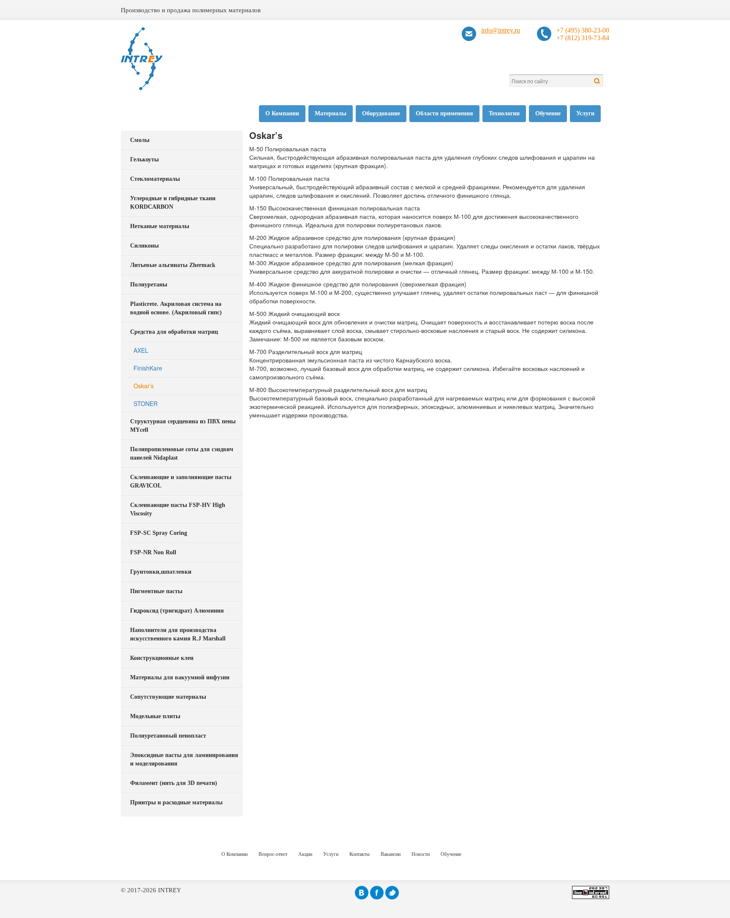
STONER (145, 403)
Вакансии (390, 854)
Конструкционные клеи (161, 658)
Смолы (140, 140)
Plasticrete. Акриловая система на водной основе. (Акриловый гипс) (176, 308)
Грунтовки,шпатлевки (160, 572)
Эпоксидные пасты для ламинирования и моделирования (184, 759)
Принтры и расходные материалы (176, 802)
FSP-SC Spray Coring (158, 533)
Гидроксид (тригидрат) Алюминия (177, 610)
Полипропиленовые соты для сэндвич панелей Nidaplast (181, 453)
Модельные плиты (155, 716)
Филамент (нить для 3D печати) (173, 783)
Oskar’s (143, 385)
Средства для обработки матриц (174, 332)
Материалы (330, 113)
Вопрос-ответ (273, 854)
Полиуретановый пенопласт (168, 736)
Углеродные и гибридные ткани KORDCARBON (172, 202)
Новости (420, 854)
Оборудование (381, 113)
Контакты (359, 854)
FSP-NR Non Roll (153, 552)
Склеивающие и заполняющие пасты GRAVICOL (181, 481)
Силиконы (144, 245)
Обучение (548, 113)
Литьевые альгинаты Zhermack (172, 265)
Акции (305, 854)
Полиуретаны (148, 284)
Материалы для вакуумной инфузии (179, 677)
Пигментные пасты (156, 591)
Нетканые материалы (159, 226)
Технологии (504, 113)
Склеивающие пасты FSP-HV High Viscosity (177, 509)
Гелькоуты (144, 159)
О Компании (282, 113)
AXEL (140, 350)
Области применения (444, 113)
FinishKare (147, 368)
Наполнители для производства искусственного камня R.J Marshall (178, 634)
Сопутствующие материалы (168, 697)
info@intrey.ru (500, 30)
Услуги (585, 113)
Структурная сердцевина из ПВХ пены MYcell (183, 425)
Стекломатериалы (155, 179)
